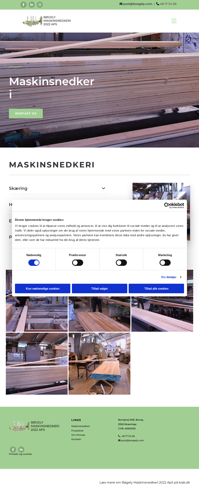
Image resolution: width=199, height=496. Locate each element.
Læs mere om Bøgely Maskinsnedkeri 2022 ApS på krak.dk (145, 482)
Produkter (77, 430)
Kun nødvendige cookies (42, 288)
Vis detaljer (168, 277)
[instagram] (40, 5)
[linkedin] (32, 5)
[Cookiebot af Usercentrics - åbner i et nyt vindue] (167, 205)
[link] (103, 188)
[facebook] (23, 5)
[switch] (77, 262)
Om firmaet (78, 434)
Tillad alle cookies (156, 288)
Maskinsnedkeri (80, 426)
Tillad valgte (99, 288)
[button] (26, 113)
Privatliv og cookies (20, 454)
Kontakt (76, 439)
